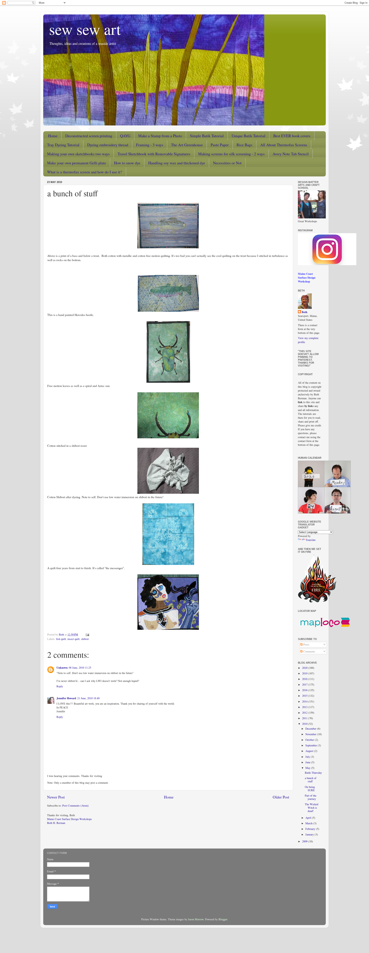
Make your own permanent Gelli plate (76, 162)
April (308, 817)
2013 (305, 707)
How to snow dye (127, 162)
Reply (60, 686)
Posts (306, 644)
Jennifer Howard (66, 698)
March (309, 823)
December (311, 728)
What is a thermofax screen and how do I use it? (84, 172)
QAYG (125, 135)
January (310, 834)
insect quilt (73, 639)
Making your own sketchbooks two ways (78, 153)
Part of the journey (310, 797)
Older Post (281, 797)
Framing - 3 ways (149, 144)
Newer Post (56, 797)
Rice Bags (244, 144)
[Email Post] (87, 634)
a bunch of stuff (310, 779)
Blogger (223, 919)
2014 (305, 701)
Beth (304, 312)
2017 (305, 684)
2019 (305, 673)
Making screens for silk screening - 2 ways (231, 153)
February (310, 829)
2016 (305, 690)
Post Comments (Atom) (75, 805)
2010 (305, 724)
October (310, 740)
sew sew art (85, 29)
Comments (309, 651)
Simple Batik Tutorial (207, 135)
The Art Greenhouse (187, 144)
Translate (311, 540)
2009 (305, 841)
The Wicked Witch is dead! (311, 807)
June (308, 762)
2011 (305, 718)
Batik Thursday (313, 772)
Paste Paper (220, 144)
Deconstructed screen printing (88, 135)
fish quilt (61, 639)
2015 (305, 695)
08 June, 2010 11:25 (80, 667)
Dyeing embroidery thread (107, 144)
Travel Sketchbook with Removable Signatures (154, 153)
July (308, 756)
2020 (305, 668)
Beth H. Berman (56, 823)
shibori (85, 639)
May (308, 768)
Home (52, 135)
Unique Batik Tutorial (248, 135)
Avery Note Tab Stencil (291, 153)
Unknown (62, 668)
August (309, 751)
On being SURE (310, 788)
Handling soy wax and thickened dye (176, 162)
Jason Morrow (196, 919)
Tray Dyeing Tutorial (63, 144)
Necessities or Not (227, 162)
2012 (305, 712)
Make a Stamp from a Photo (160, 135)
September (311, 745)
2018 (305, 679)
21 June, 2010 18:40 (88, 698)
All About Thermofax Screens (283, 144)
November (311, 734)
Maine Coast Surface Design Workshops (69, 819)
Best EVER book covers (291, 135)
